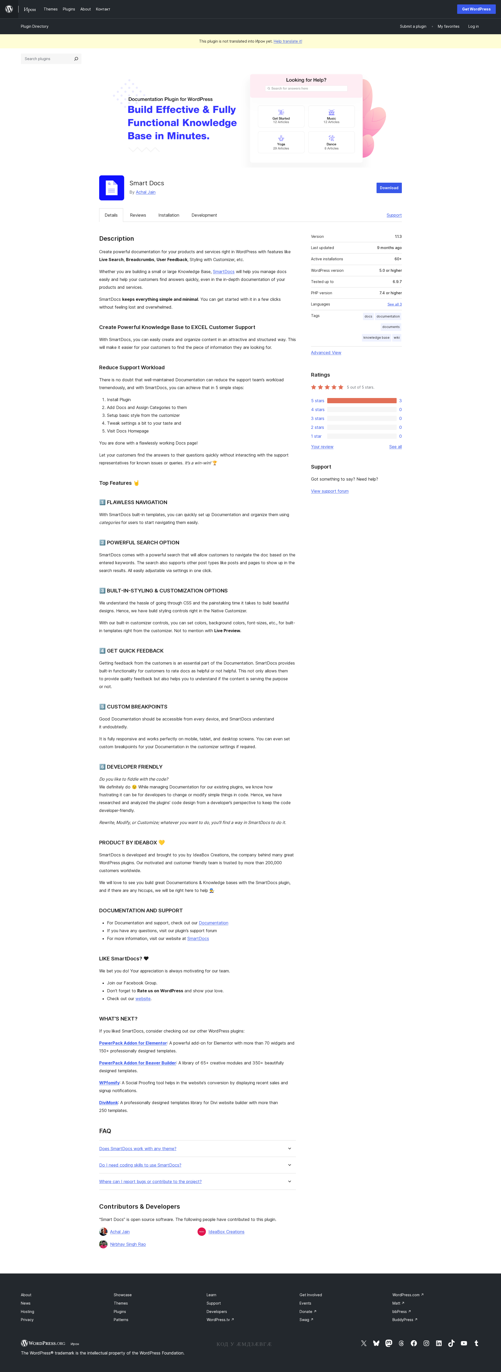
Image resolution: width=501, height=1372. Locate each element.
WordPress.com (408, 1295)
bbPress (401, 1311)
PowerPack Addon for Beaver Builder (137, 1062)
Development (204, 215)
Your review (322, 446)
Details (111, 215)
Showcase (123, 1295)
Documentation (213, 922)
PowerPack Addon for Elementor (133, 1043)
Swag (307, 1319)
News (26, 1303)
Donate (308, 1311)
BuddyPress (405, 1319)
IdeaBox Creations (226, 1231)
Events (305, 1303)
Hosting (27, 1311)
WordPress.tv (220, 1319)
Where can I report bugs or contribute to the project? (150, 1181)
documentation (388, 316)
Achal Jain (146, 192)
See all (395, 446)
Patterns (121, 1319)
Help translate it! (288, 41)
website (143, 998)
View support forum (330, 491)
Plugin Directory (35, 26)
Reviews (138, 215)
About (26, 1295)
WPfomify (109, 1082)
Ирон (75, 1344)
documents (391, 327)
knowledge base (376, 337)
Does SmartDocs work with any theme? (137, 1148)
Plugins (120, 1311)
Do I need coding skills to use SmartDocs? (140, 1165)
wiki (397, 337)
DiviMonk (108, 1102)
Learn (211, 1295)
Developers (217, 1311)
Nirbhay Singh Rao (128, 1244)
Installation (168, 215)
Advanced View (326, 352)
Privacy (27, 1319)
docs (368, 316)
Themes (121, 1303)
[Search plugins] (76, 59)
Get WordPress (476, 9)
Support (394, 215)
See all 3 (394, 304)
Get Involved (311, 1295)
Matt (398, 1303)
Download (389, 188)
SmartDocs (224, 271)
